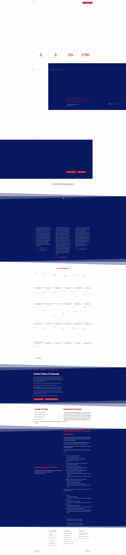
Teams (47, 2)
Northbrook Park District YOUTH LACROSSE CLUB (38, 343)
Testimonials (51, 541)
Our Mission (51, 535)
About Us (50, 533)
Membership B (51, 537)
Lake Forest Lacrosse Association (38, 324)
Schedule (43, 2)
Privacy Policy (66, 539)
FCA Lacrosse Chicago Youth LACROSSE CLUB (77, 288)
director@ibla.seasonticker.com (52, 395)
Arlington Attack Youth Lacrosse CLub (38, 288)
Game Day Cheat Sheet (53, 545)
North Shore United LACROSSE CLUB (48, 343)
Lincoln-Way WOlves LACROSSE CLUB (78, 324)
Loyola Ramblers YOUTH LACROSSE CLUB (87, 324)
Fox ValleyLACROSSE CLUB (87, 288)
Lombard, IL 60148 (82, 534)
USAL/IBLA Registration (68, 541)
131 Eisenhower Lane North (83, 533)
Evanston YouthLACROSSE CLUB (68, 288)
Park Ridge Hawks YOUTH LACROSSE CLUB (67, 343)
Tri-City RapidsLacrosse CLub (78, 343)
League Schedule (67, 537)
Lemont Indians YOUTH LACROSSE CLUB (58, 324)
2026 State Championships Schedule (74, 2)
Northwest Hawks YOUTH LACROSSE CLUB (58, 343)
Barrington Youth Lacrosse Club (48, 288)
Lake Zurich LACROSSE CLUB (48, 324)
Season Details (57, 2)
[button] (35, 187)
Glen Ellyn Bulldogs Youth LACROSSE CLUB (38, 304)
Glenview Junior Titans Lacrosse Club (48, 304)
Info (73, 541)
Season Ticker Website (68, 533)
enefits (55, 537)
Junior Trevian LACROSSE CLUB (58, 304)
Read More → (81, 102)
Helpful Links (64, 2)
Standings (51, 2)
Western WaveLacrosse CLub (38, 358)
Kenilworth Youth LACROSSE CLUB (77, 304)
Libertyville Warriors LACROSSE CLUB (68, 324)
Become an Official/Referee (68, 543)
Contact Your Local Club (83, 538)
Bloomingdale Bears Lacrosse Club (58, 288)
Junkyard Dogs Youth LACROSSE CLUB (68, 304)
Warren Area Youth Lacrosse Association (87, 343)
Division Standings (67, 535)
